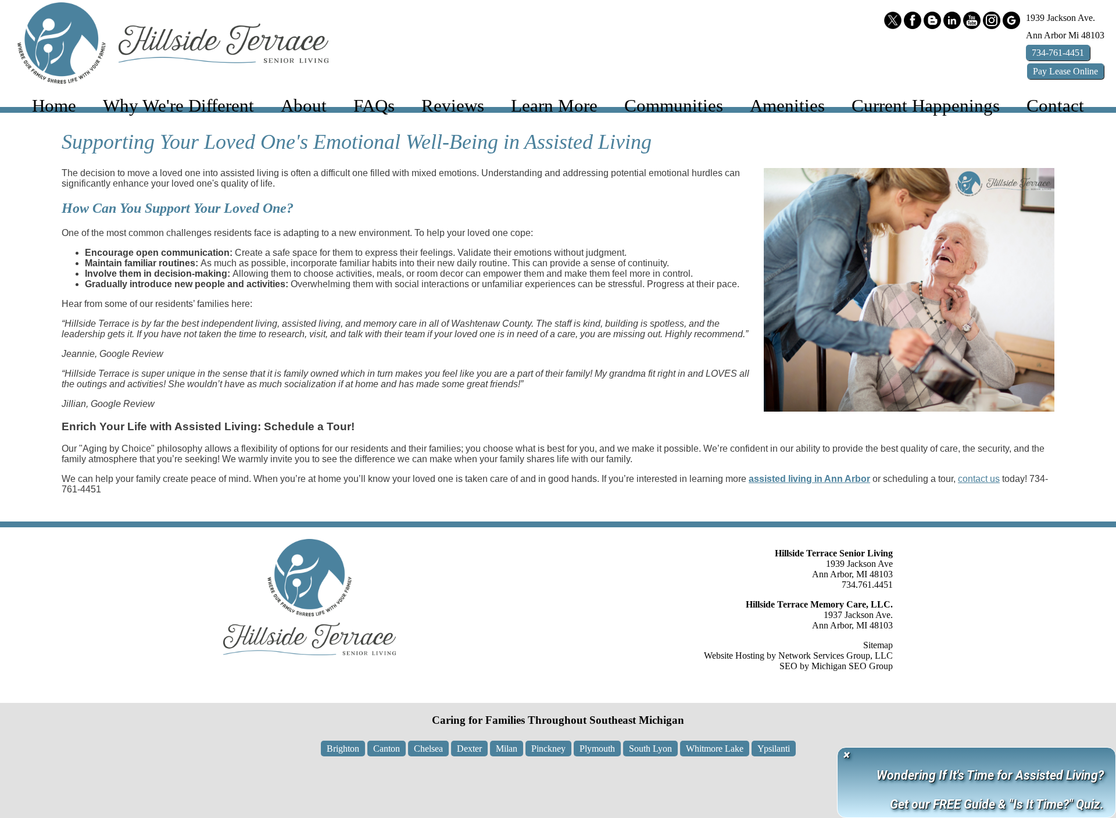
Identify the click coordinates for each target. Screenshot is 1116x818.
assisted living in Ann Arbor (809, 479)
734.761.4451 (867, 585)
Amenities (787, 106)
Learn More (554, 106)
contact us (979, 479)
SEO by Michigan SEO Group (836, 666)
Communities (673, 106)
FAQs (374, 106)
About (304, 106)
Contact (1055, 106)
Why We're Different (178, 106)
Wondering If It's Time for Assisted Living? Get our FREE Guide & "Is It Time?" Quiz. (990, 790)
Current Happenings (926, 106)
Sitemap (878, 645)
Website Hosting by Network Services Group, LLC (798, 655)
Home (54, 106)
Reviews (452, 106)
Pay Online (1065, 71)
